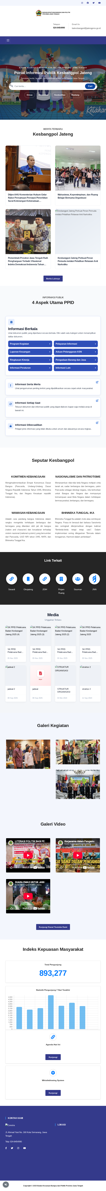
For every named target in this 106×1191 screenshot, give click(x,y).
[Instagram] (18, 1148)
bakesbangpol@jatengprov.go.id (86, 28)
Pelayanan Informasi (66, 344)
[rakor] (28, 754)
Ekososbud (43, 95)
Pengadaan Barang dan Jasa (71, 360)
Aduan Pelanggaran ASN (69, 352)
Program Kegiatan (19, 344)
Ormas (29, 95)
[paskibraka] (78, 752)
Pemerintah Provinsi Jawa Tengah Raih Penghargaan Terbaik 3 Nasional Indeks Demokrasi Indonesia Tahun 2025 (28, 261)
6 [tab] (61, 115)
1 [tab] (40, 115)
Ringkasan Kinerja (19, 360)
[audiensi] (78, 784)
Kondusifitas (59, 95)
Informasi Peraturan (20, 368)
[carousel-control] (7, 82)
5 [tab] (57, 115)
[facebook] (88, 3)
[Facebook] (6, 1148)
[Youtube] (25, 1148)
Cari (90, 86)
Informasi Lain (63, 368)
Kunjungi (53, 1057)
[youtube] (99, 3)
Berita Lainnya (53, 279)
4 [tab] (53, 115)
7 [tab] (65, 115)
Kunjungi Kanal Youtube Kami (53, 927)
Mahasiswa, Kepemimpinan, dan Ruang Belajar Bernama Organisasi (78, 196)
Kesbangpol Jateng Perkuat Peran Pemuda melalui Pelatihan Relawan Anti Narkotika (78, 261)
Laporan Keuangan (20, 352)
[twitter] (94, 3)
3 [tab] (48, 115)
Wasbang (75, 95)
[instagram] (82, 3)
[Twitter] (12, 1148)
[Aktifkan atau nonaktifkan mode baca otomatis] (6, 1185)
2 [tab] (44, 115)
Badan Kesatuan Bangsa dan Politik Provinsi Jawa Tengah (60, 1186)
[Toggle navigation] (8, 40)
